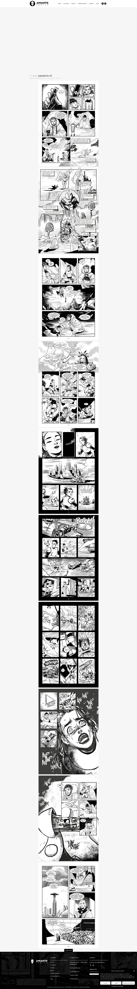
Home (52, 962)
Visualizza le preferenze (128, 983)
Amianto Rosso (74, 979)
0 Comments (51, 78)
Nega (116, 983)
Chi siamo (53, 965)
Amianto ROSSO (54, 973)
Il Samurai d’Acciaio (75, 968)
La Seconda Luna (74, 971)
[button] (134, 971)
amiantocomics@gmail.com (97, 962)
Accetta (105, 983)
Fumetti (52, 968)
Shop (51, 979)
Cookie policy (114, 986)
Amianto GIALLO (55, 976)
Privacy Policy (120, 986)
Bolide (52, 970)
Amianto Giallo (74, 975)
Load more (68, 950)
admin (44, 78)
